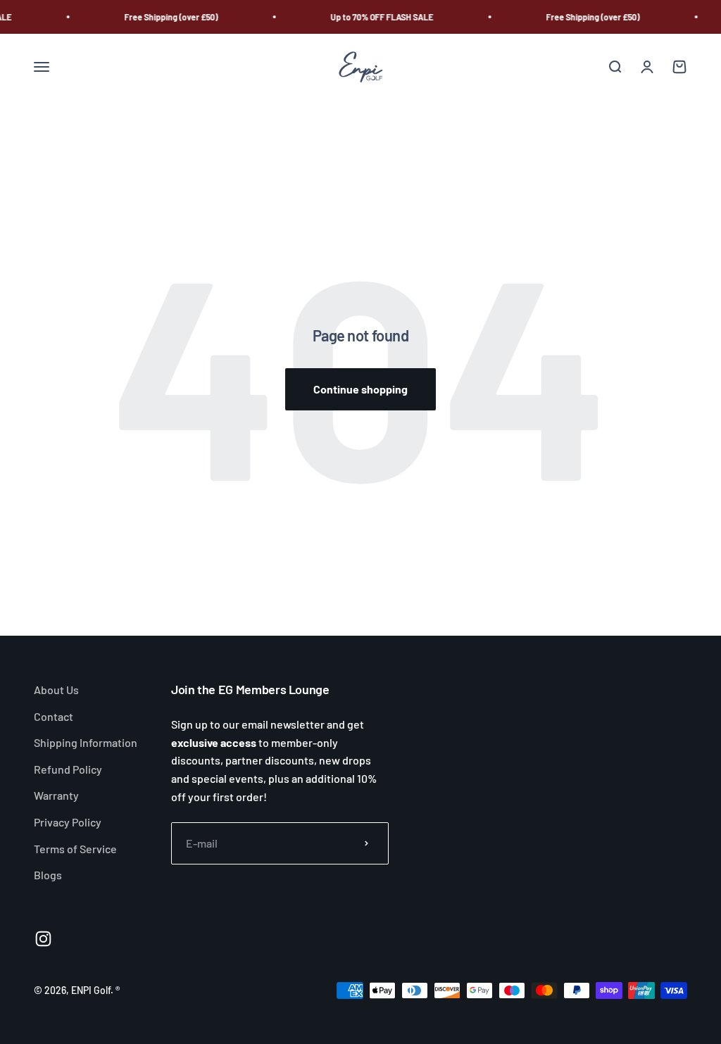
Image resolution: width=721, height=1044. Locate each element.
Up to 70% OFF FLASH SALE (378, 17)
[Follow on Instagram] (43, 938)
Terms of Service (75, 848)
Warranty (56, 795)
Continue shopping (360, 389)
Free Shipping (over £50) (168, 17)
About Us (56, 689)
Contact (53, 716)
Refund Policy (68, 769)
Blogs (48, 874)
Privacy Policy (67, 822)
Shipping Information (85, 742)
